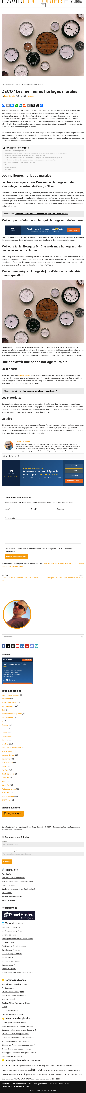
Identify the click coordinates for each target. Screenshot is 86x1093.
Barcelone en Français (11, 950)
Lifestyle (11, 84)
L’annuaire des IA (8, 965)
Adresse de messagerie (10, 851)
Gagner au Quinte (9, 969)
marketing (22, 1074)
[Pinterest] (27, 646)
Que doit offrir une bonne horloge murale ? (20, 162)
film (26, 1070)
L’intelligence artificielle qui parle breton (17, 939)
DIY (3, 721)
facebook (12, 1070)
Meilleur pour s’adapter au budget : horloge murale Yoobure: (26, 155)
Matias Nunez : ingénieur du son (14, 984)
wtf (38, 1079)
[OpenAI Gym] (36, 646)
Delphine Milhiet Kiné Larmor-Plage (16, 1003)
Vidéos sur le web (9, 789)
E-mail (34, 509)
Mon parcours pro (19, 1084)
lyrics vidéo (12, 1074)
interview (71, 1070)
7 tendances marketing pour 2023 (15, 1034)
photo (58, 1074)
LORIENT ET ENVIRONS (11, 748)
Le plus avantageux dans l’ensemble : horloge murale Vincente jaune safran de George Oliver (36, 153)
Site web (60, 509)
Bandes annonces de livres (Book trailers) (18, 889)
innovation (53, 1070)
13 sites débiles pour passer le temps (16, 1049)
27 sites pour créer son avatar (14, 1023)
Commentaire (11, 518)
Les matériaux (11, 167)
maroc (30, 1074)
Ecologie (5, 725)
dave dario (69, 1066)
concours (62, 1066)
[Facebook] (18, 456)
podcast (64, 1074)
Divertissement (7, 717)
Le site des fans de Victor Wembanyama (17, 972)
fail (18, 1070)
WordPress (51, 1091)
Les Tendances (8, 957)
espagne (5, 1070)
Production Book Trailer (59, 1084)
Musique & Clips (8, 755)
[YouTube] (17, 646)
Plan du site (6, 874)
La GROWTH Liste (9, 942)
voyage (26, 1078)
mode (34, 1074)
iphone (77, 1070)
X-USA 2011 (6, 800)
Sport (4, 781)
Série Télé (6, 778)
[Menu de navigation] (43, 5)
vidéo (17, 1078)
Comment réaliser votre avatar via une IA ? (19, 1030)
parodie (51, 1074)
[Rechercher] (82, 636)
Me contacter (7, 893)
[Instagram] (4, 456)
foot (29, 1070)
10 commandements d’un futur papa (16, 1041)
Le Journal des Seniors (11, 961)
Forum (4, 1007)
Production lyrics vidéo (38, 1084)
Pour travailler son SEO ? (12, 1056)
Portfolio (5, 770)
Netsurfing (6, 759)
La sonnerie (10, 165)
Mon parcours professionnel (13, 878)
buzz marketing (38, 1065)
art (2, 1066)
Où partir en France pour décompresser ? (18, 1045)
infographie (46, 1070)
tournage (11, 1079)
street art (5, 1079)
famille (22, 1070)
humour (36, 1069)
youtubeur (48, 1079)
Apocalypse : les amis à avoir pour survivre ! (19, 1053)
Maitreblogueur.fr (9, 999)
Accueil (4, 84)
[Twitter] (15, 456)
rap (69, 1074)
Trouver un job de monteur (12, 1014)
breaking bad (20, 1066)
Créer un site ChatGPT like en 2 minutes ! (18, 1026)
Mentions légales (8, 900)
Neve (32, 1091)
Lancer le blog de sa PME (12, 954)
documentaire (77, 1066)
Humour (5, 740)
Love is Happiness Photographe (14, 995)
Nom (7, 509)
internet (64, 1070)
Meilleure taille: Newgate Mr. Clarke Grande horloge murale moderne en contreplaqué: (34, 157)
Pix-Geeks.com (8, 988)
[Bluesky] (12, 456)
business (27, 1065)
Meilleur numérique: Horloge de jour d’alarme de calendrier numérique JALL (31, 160)
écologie (56, 1079)
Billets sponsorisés (9, 702)
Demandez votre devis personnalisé (16, 1086)
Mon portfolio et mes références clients (17, 881)
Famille (4, 733)
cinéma (52, 1065)
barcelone (9, 1065)
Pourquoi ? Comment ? (11, 927)
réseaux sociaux (76, 1074)
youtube (42, 1079)
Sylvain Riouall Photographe (13, 992)
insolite (59, 1070)
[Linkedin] (7, 456)
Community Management (12, 714)
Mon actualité (7, 751)
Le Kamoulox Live (9, 935)
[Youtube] (9, 456)
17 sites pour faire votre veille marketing (17, 1038)
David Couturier (9, 96)
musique (41, 1074)
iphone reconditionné (10, 1010)
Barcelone (6, 699)
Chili (3, 710)
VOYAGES (5, 793)
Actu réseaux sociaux (10, 695)
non (46, 1074)
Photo (4, 766)
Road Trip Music (8, 774)
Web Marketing (8, 796)
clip (57, 1065)
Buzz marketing (8, 706)
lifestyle (5, 1074)
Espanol (5, 729)
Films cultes (6, 736)
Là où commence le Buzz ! (12, 931)
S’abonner (7, 861)
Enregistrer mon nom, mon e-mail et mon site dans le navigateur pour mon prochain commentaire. (38, 550)
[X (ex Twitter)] (13, 646)
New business (7, 762)
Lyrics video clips (8, 885)
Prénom (5, 841)
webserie (34, 1079)
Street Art (5, 785)
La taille (9, 169)
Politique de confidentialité (12, 896)
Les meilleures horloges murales (16, 150)
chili (47, 1066)
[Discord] (32, 646)
